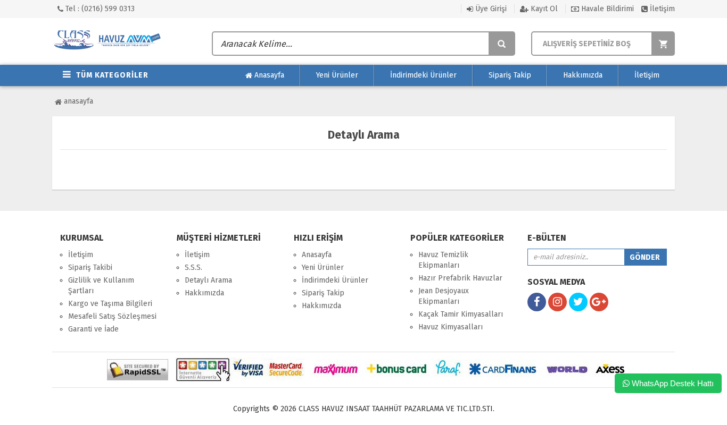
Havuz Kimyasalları (450, 327)
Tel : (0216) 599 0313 (99, 8)
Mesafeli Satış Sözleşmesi (112, 316)
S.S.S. (193, 267)
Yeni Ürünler (337, 75)
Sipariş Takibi (90, 267)
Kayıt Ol (543, 8)
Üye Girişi (490, 8)
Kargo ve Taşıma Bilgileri (110, 303)
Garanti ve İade (93, 329)
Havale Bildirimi (606, 8)
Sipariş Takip (510, 75)
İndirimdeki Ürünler (423, 75)
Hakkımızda (582, 75)
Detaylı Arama (208, 280)
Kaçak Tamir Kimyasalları (460, 314)
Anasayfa (268, 75)
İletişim (661, 8)
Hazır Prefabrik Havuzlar (460, 278)
